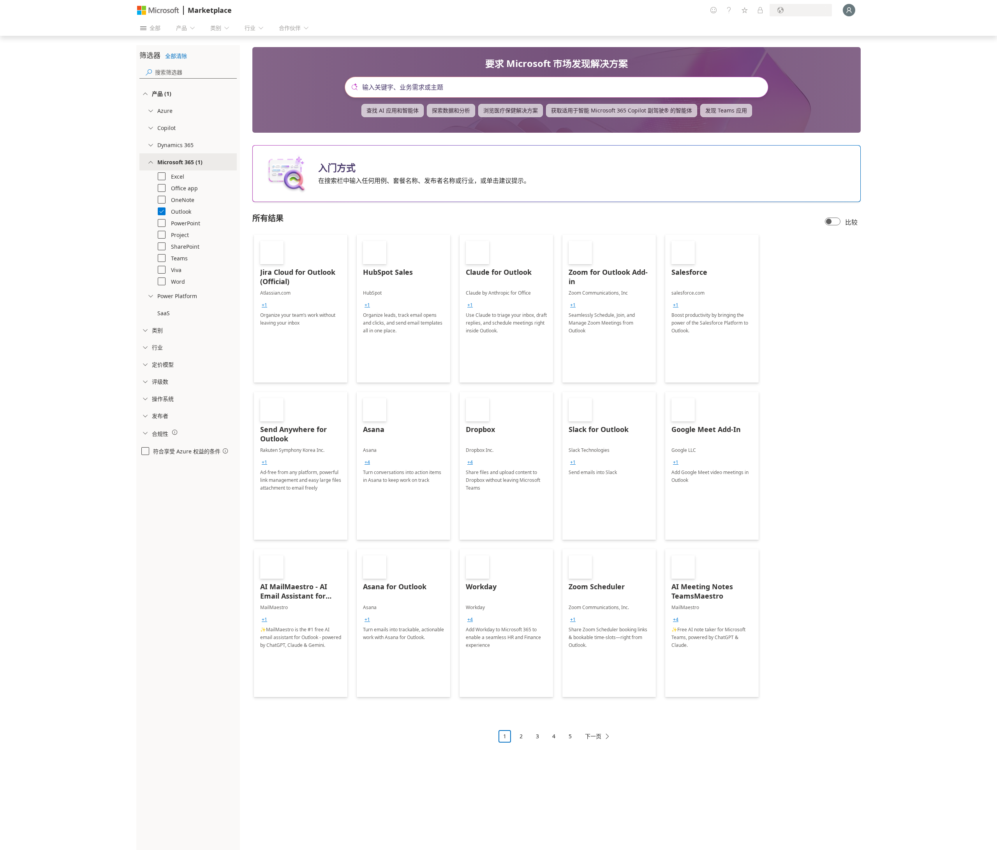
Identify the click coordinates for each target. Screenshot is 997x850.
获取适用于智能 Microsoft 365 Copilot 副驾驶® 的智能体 (621, 110)
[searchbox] (196, 72)
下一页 (593, 736)
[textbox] (559, 87)
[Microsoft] (158, 10)
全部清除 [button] (176, 56)
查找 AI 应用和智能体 (392, 110)
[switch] (833, 222)
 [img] (175, 432)
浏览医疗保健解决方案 (510, 110)
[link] (300, 309)
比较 (851, 222)
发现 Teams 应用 (726, 110)
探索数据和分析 (451, 110)
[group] (264, 305)
